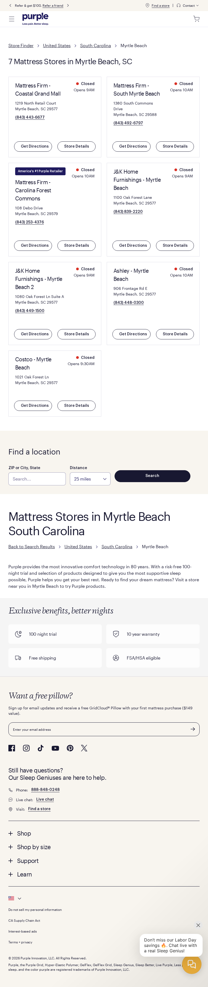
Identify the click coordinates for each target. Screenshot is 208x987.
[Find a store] (147, 5)
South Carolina (95, 45)
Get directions (35, 146)
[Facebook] (11, 748)
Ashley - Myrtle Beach (130, 274)
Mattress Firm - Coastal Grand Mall (37, 89)
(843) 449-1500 (29, 311)
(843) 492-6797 (128, 123)
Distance (78, 468)
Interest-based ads (22, 931)
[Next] (68, 5)
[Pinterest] (70, 748)
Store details (76, 146)
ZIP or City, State (24, 468)
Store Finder (21, 45)
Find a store (161, 5)
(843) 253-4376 (29, 222)
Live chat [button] (45, 799)
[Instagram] (26, 748)
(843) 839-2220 (128, 212)
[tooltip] (188, 5)
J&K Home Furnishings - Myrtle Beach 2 (38, 278)
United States (57, 45)
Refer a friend (53, 5)
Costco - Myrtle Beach (33, 363)
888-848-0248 (45, 790)
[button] (104, 833)
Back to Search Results (31, 546)
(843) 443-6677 (30, 117)
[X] (84, 748)
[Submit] (193, 729)
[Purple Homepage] (35, 19)
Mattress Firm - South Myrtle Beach (136, 89)
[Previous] (10, 5)
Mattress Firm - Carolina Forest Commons (33, 190)
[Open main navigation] (11, 19)
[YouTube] (55, 748)
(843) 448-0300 (128, 303)
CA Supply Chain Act (24, 920)
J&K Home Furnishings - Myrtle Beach (137, 179)
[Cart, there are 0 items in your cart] (196, 19)
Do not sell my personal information (35, 909)
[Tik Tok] (40, 748)
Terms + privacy (20, 942)
